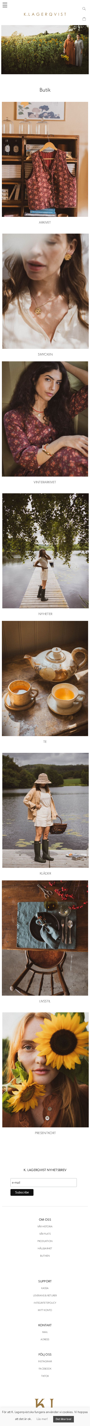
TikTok (45, 1376)
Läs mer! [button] (42, 1419)
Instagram (45, 1361)
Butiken (45, 1256)
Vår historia (45, 1226)
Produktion (45, 1241)
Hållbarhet (45, 1248)
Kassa (45, 1288)
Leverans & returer (45, 1295)
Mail (45, 1332)
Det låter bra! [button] (64, 1419)
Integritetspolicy (45, 1303)
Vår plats (45, 1234)
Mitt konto (45, 1310)
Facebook (45, 1369)
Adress (45, 1339)
